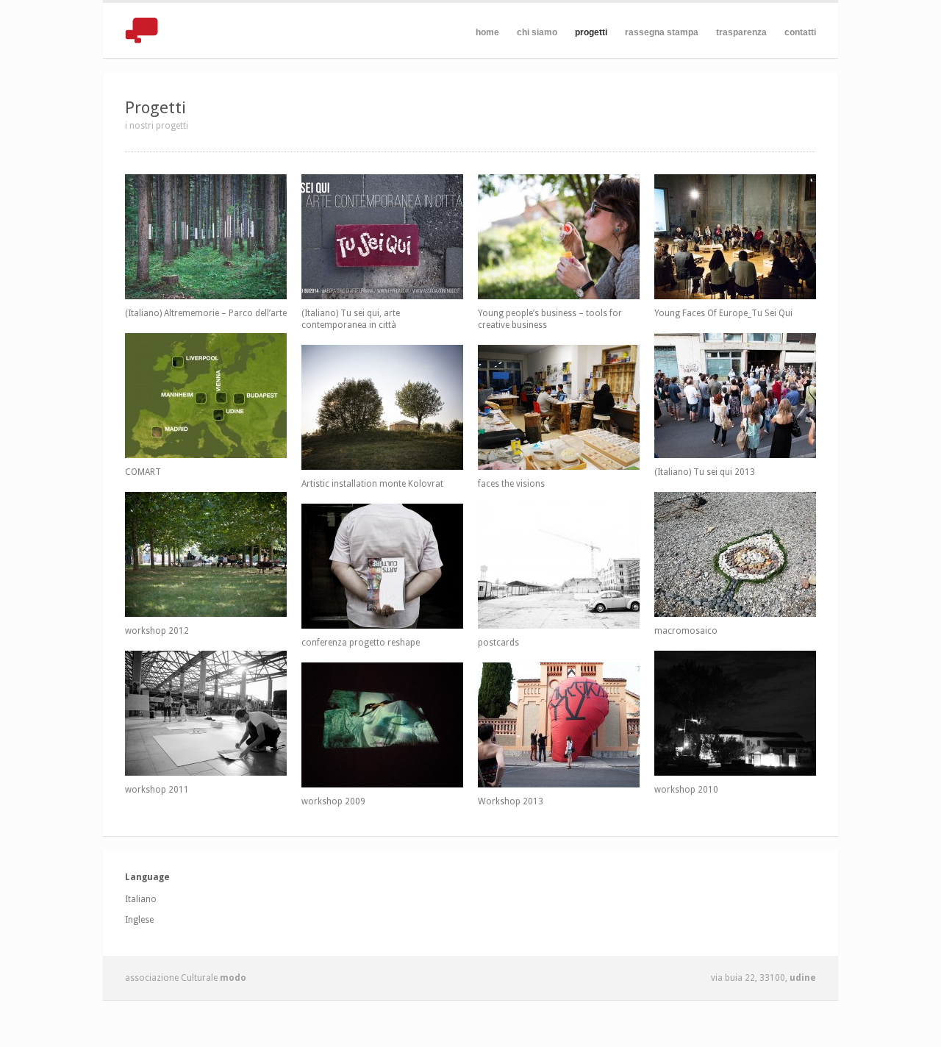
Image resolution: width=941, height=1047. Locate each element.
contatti (800, 32)
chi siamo (537, 32)
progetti (591, 32)
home (487, 32)
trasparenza (741, 32)
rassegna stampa (661, 32)
